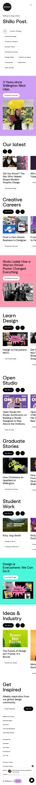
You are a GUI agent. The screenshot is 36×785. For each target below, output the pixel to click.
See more (8, 212)
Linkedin (6, 743)
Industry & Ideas (24, 57)
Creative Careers (11, 41)
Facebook (6, 751)
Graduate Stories (11, 52)
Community (9, 62)
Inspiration (22, 62)
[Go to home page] (18, 7)
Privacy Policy (8, 762)
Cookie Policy (8, 766)
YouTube (6, 747)
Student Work (10, 47)
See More (8, 390)
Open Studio (9, 67)
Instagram (6, 739)
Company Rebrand (12, 547)
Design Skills (9, 57)
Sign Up (28, 709)
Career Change (15, 31)
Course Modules (9, 728)
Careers (6, 724)
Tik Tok (5, 755)
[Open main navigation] (31, 5)
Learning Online (8, 733)
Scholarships (7, 720)
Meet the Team (8, 716)
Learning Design (10, 36)
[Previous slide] (5, 151)
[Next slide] (10, 151)
